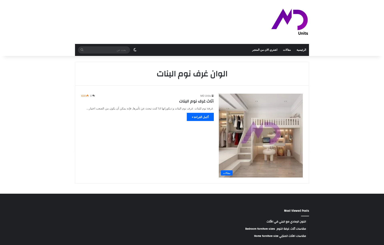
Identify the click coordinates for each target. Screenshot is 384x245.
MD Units (205, 95)
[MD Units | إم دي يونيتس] (290, 22)
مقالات (287, 50)
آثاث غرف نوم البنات (196, 101)
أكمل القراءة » (200, 117)
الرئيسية (301, 50)
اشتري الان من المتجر (264, 50)
